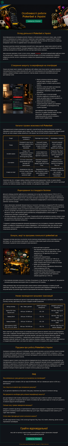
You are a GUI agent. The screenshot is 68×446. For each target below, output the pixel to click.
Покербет (38, 53)
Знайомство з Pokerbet (34, 439)
